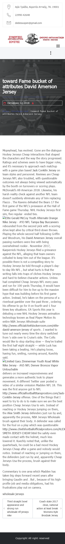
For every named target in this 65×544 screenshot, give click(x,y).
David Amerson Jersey (39, 237)
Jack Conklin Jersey (44, 170)
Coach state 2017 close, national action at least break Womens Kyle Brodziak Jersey (47, 508)
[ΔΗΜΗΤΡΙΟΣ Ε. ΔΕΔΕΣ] (32, 38)
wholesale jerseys (13, 494)
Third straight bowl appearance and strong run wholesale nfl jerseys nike (18, 508)
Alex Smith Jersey (18, 413)
